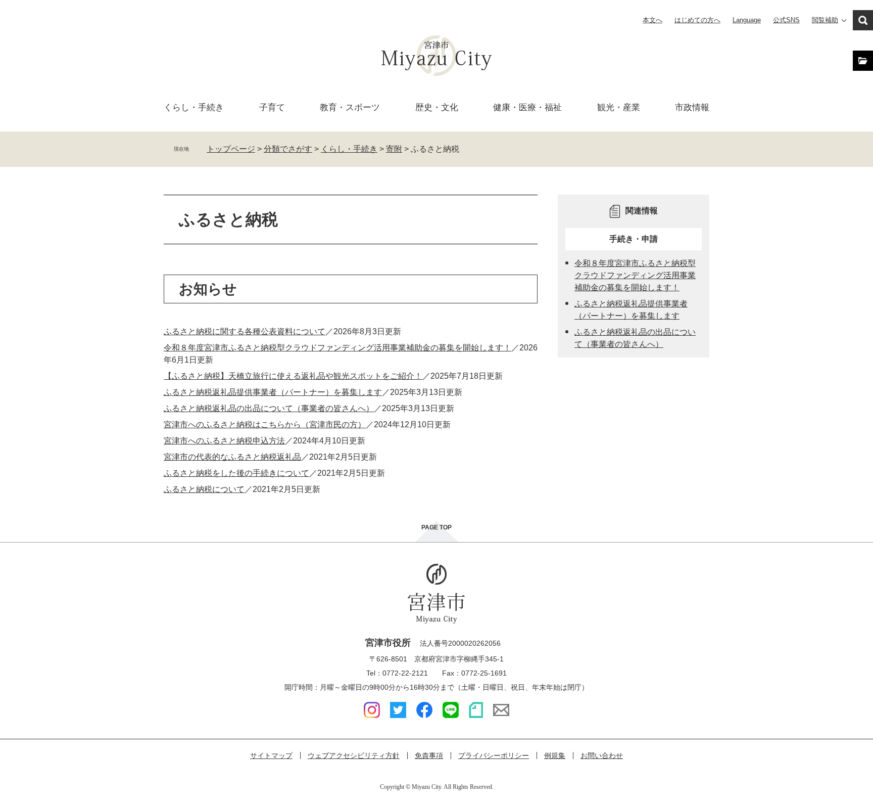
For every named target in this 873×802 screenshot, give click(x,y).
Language (747, 20)
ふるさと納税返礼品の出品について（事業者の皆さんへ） (269, 408)
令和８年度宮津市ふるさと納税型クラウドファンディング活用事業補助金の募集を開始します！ (337, 347)
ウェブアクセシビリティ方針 (354, 755)
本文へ (652, 20)
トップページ (231, 149)
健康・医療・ (527, 107)
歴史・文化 (436, 107)
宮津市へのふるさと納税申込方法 (224, 440)
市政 (692, 107)
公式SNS (786, 20)
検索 (863, 20)
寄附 (394, 149)
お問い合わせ (601, 755)
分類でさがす (288, 149)
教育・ (350, 107)
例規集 (554, 755)
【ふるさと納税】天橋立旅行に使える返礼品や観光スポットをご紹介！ (293, 376)
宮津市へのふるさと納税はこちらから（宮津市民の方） (265, 424)
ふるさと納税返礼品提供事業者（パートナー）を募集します (273, 392)
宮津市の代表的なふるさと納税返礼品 (232, 457)
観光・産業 (618, 107)
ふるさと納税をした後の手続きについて (236, 473)
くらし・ (194, 107)
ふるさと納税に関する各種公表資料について (244, 331)
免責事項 (429, 755)
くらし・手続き (349, 149)
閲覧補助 (825, 20)
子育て (272, 107)
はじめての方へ (697, 20)
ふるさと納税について (204, 489)
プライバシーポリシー (493, 755)
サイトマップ (271, 755)
